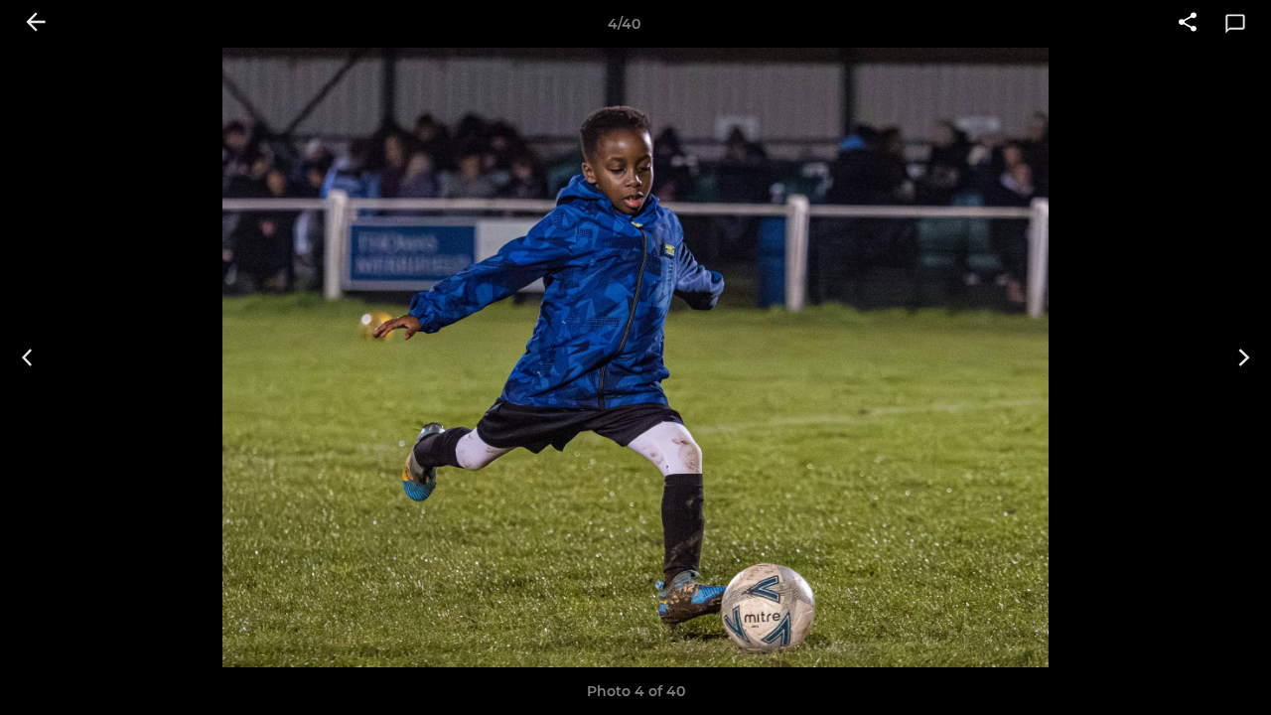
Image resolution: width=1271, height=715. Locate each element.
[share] (1188, 24)
